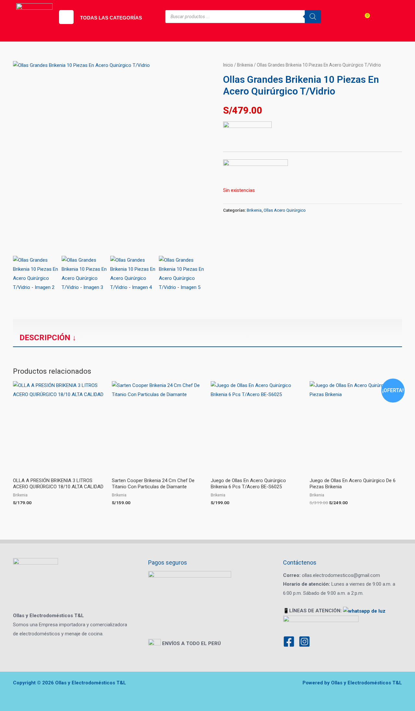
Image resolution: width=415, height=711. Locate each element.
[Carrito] (363, 21)
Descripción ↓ (47, 337)
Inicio (228, 65)
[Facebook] (289, 641)
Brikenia (245, 65)
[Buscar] (313, 16)
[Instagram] (304, 641)
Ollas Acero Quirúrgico (285, 210)
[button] (66, 17)
